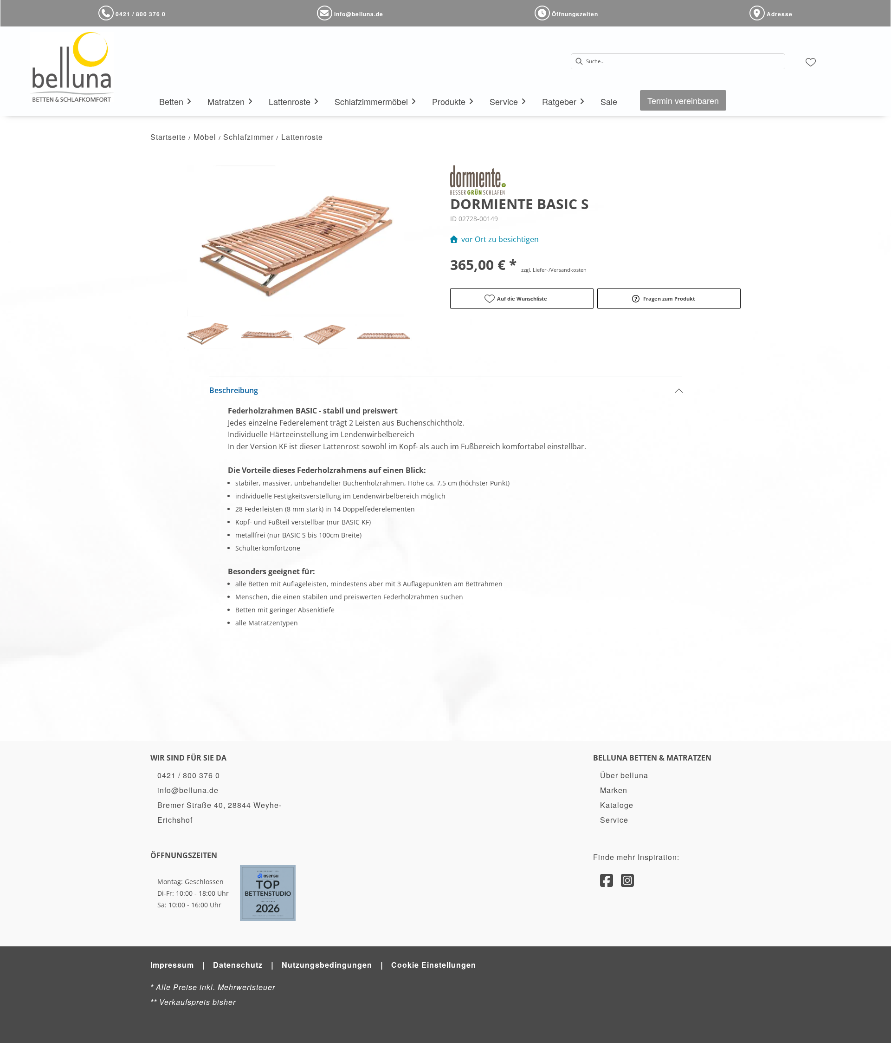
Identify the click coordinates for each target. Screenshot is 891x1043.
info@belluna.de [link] (188, 790)
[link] (171, 101)
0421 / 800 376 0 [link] (188, 775)
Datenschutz (238, 964)
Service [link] (614, 819)
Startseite (168, 136)
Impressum (172, 964)
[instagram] (627, 879)
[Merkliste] (810, 61)
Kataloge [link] (616, 805)
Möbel (205, 136)
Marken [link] (613, 790)
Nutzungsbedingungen (327, 964)
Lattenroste (302, 136)
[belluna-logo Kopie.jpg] (76, 67)
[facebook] (606, 879)
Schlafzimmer (248, 136)
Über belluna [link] (624, 775)
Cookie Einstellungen (433, 964)
